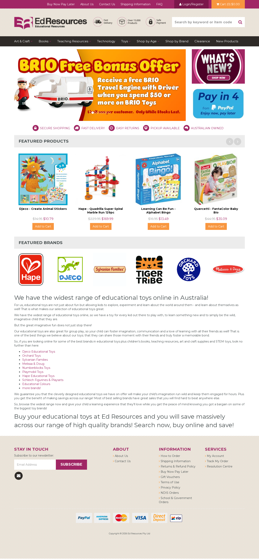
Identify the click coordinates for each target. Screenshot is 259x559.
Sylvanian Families (35, 360)
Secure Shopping (55, 128)
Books (44, 41)
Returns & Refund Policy (177, 466)
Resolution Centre (219, 466)
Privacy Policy (170, 487)
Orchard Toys (31, 355)
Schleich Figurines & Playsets (42, 380)
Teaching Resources (73, 41)
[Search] (240, 22)
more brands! (31, 388)
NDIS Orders (169, 493)
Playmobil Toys (32, 372)
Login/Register (193, 4)
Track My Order (217, 461)
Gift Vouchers (170, 477)
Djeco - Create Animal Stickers (43, 209)
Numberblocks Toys (36, 368)
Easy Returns (127, 128)
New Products (227, 41)
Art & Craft (22, 41)
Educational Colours (36, 384)
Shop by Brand (177, 41)
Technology (106, 41)
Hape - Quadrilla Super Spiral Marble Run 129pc (101, 210)
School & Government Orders (175, 500)
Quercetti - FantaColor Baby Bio (216, 210)
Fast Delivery (93, 128)
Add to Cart (43, 226)
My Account (215, 456)
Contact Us (107, 4)
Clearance (202, 41)
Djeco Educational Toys (38, 351)
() (230, 4)
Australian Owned (207, 128)
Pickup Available (165, 128)
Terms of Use (169, 482)
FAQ (159, 4)
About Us (86, 4)
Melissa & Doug (33, 364)
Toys (125, 41)
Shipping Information (136, 4)
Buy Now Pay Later (61, 4)
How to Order (170, 456)
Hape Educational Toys (38, 376)
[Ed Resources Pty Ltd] (50, 19)
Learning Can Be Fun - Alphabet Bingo (158, 210)
